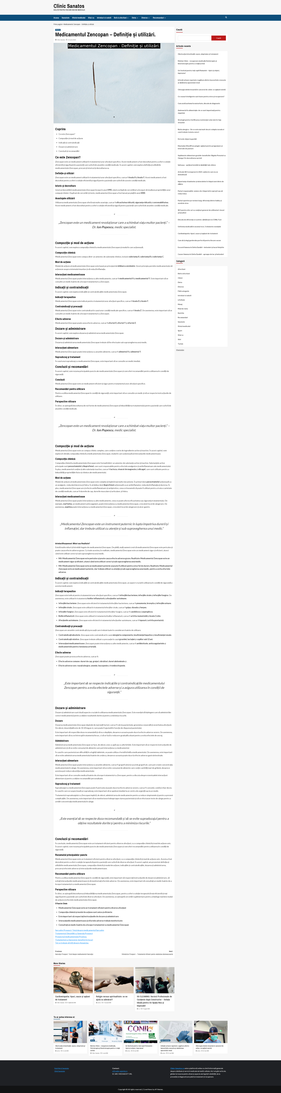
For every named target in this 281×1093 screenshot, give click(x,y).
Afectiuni (181, 269)
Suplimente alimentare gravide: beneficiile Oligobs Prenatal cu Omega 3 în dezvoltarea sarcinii (202, 156)
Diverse (144, 17)
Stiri (179, 339)
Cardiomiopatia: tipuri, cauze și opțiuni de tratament (198, 233)
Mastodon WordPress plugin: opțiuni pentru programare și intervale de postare (200, 147)
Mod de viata (183, 309)
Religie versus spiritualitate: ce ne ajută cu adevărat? (111, 998)
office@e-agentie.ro (119, 1071)
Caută (179, 29)
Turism (180, 344)
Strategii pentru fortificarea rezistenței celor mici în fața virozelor (199, 121)
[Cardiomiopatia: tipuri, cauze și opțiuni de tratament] (73, 980)
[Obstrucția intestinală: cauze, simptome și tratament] (70, 1032)
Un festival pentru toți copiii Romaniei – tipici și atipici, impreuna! (199, 71)
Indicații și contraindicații (69, 142)
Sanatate (65, 17)
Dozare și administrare (68, 147)
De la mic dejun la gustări (187, 139)
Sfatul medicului (78, 17)
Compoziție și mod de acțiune (71, 138)
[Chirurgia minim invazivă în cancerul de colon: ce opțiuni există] (211, 1032)
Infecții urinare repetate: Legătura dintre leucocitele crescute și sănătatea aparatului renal (202, 81)
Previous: (74, 952)
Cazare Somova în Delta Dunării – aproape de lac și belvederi (201, 254)
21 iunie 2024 (72, 40)
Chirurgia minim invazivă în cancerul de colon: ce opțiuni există (201, 90)
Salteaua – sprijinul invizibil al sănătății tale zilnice (197, 165)
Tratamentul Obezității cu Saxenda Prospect (74, 933)
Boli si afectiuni (120, 17)
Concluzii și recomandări (69, 151)
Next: (147, 952)
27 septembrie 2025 (71, 1002)
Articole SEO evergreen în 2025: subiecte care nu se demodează (198, 173)
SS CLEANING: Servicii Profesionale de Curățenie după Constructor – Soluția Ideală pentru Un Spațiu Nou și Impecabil (154, 1001)
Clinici (180, 278)
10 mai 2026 (206, 1051)
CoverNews (147, 1089)
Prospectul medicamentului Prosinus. (71, 936)
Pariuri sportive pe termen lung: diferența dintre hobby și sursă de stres (200, 202)
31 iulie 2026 (66, 1051)
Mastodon (180, 350)
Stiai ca (91, 17)
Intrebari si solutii (104, 17)
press (99, 1002)
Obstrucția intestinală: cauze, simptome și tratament (198, 54)
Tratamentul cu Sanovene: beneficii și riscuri (74, 940)
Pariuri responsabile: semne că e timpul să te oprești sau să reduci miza (200, 192)
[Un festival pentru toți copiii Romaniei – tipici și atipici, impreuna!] (140, 1032)
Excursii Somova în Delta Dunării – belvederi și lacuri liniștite (201, 247)
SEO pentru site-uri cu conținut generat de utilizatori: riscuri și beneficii (201, 211)
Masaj (180, 304)
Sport (180, 331)
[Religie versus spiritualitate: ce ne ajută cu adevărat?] (114, 980)
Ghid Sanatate (59, 1071)
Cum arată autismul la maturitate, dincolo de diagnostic (199, 103)
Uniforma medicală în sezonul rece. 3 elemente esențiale (199, 227)
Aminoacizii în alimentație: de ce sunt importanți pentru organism (199, 111)
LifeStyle (181, 300)
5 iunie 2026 (105, 1053)
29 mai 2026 (136, 1051)
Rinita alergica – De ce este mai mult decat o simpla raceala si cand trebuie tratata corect (201, 130)
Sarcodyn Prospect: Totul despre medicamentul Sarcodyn (79, 930)
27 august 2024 (146, 1009)
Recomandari (158, 17)
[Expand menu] (128, 18)
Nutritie (181, 313)
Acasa (56, 17)
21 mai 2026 (171, 1053)
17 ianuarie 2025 (107, 1002)
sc (139, 1008)
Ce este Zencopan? (67, 134)
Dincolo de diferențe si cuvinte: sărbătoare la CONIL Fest (200, 220)
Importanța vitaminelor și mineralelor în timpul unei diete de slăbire (201, 182)
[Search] (226, 17)
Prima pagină (58, 24)
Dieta (134, 17)
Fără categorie (183, 291)
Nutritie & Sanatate (61, 1068)
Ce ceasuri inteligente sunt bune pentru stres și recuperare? (201, 96)
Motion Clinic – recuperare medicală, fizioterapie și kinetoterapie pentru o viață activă (197, 62)
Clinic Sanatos (69, 5)
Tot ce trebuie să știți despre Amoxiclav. (72, 943)
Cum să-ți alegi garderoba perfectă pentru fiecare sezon (199, 240)
